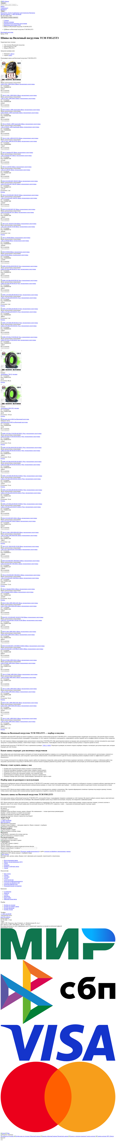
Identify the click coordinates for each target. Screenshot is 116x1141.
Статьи (6, 894)
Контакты (32, 13)
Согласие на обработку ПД (12, 883)
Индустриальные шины (11, 860)
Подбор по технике (9, 905)
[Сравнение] (1, 94)
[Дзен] (7, 1133)
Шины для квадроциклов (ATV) (13, 862)
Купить (3, 192)
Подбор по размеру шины (11, 906)
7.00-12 (12, 53)
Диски (6, 863)
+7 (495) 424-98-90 (6, 820)
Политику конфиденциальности (30, 851)
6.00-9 (10, 55)
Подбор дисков (8, 909)
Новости (6, 893)
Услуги (6, 878)
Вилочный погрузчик (7, 32)
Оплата (6, 875)
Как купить (4, 13)
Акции (10, 13)
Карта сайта (7, 897)
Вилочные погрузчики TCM (12, 25)
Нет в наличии (5, 92)
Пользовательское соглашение (13, 886)
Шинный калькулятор (10, 899)
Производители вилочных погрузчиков (15, 23)
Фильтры (6, 865)
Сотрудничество (24, 13)
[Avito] (3, 1133)
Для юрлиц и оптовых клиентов (9, 17)
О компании (15, 13)
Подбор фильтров (9, 908)
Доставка (6, 876)
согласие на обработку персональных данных (57, 851)
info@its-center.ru (5, 822)
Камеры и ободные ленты (11, 866)
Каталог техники (9, 22)
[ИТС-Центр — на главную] (5, 1)
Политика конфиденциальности (13, 881)
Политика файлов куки (11, 884)
